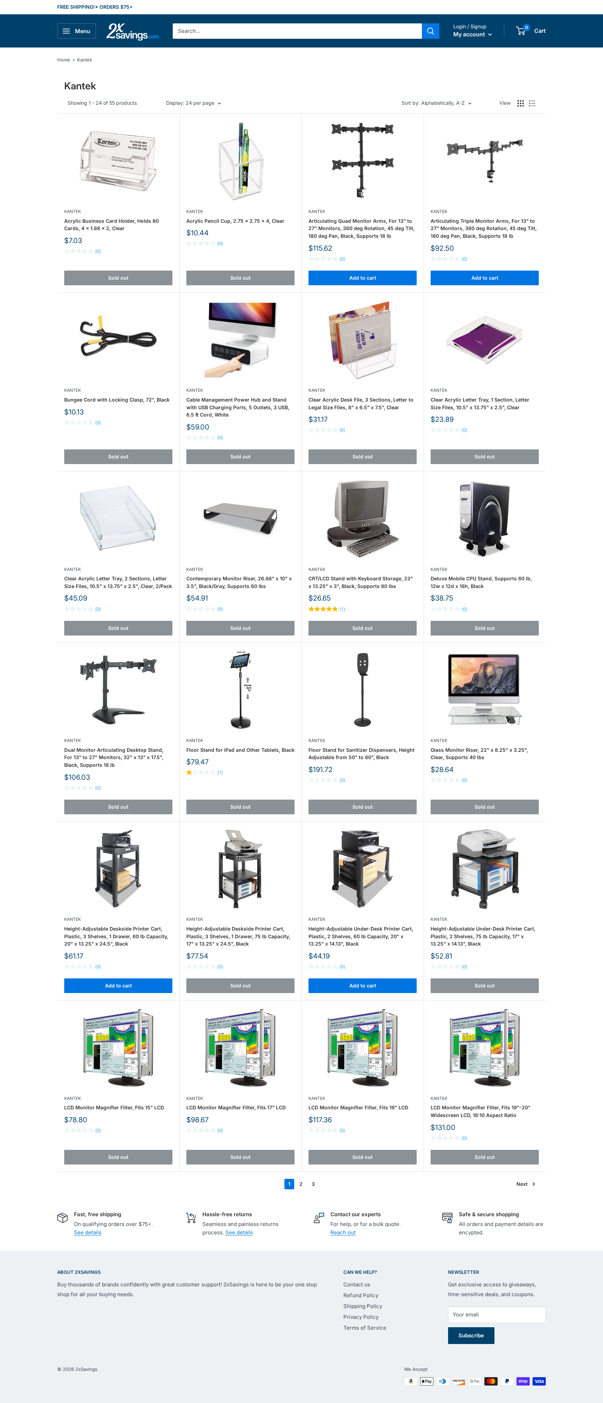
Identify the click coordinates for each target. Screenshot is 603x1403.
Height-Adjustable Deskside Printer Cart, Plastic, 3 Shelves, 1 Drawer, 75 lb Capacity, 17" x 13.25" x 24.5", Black (238, 936)
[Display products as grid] (521, 103)
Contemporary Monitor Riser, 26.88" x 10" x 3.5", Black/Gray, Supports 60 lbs (239, 582)
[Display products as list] (532, 103)
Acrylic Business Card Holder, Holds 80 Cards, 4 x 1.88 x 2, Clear (111, 225)
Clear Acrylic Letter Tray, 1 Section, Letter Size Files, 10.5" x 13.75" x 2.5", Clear (480, 403)
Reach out (343, 1232)
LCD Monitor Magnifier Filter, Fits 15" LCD (114, 1107)
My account (469, 34)
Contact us (356, 1284)
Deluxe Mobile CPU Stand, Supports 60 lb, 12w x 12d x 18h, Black (481, 582)
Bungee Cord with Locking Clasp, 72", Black (117, 400)
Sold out (118, 278)
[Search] (430, 31)
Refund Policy (360, 1295)
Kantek (84, 60)
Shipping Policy (362, 1306)
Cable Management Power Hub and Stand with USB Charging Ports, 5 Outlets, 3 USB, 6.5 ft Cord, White (237, 407)
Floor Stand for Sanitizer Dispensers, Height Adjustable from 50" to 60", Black (361, 754)
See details (88, 1232)
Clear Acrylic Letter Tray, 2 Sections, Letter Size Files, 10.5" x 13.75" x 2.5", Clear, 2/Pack (118, 582)
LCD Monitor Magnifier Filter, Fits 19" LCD (358, 1107)
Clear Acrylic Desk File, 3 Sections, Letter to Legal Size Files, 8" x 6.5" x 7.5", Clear (361, 403)
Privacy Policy (361, 1317)
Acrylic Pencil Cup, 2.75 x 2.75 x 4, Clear (235, 221)
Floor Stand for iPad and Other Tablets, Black (240, 750)
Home (63, 60)
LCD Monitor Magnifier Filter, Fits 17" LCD (236, 1107)
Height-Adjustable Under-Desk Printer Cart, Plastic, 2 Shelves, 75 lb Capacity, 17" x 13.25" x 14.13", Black (483, 936)
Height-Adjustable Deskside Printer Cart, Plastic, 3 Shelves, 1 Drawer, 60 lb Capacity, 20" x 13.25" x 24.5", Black (116, 936)
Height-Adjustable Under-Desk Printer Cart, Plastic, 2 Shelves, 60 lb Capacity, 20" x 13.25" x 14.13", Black (360, 936)
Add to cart (362, 278)
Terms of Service (364, 1327)
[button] (520, 31)
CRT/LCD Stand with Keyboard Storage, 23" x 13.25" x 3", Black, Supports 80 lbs (360, 582)
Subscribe (471, 1335)
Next (522, 1184)
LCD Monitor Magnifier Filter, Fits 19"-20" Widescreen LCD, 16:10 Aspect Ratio (480, 1111)
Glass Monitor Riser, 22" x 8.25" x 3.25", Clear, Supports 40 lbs (479, 754)
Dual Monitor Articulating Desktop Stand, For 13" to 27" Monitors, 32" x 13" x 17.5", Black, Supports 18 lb (113, 757)
